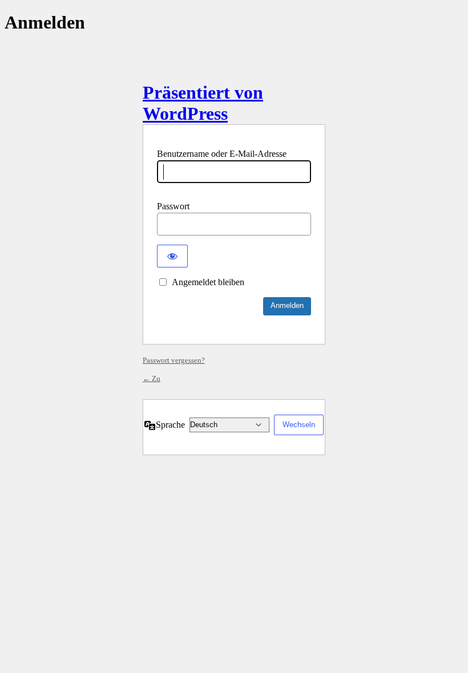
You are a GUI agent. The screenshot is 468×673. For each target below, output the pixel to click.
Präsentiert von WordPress (203, 103)
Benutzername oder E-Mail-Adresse (222, 154)
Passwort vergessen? (174, 360)
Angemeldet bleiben (208, 282)
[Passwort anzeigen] (172, 256)
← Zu (151, 378)
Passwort (173, 206)
